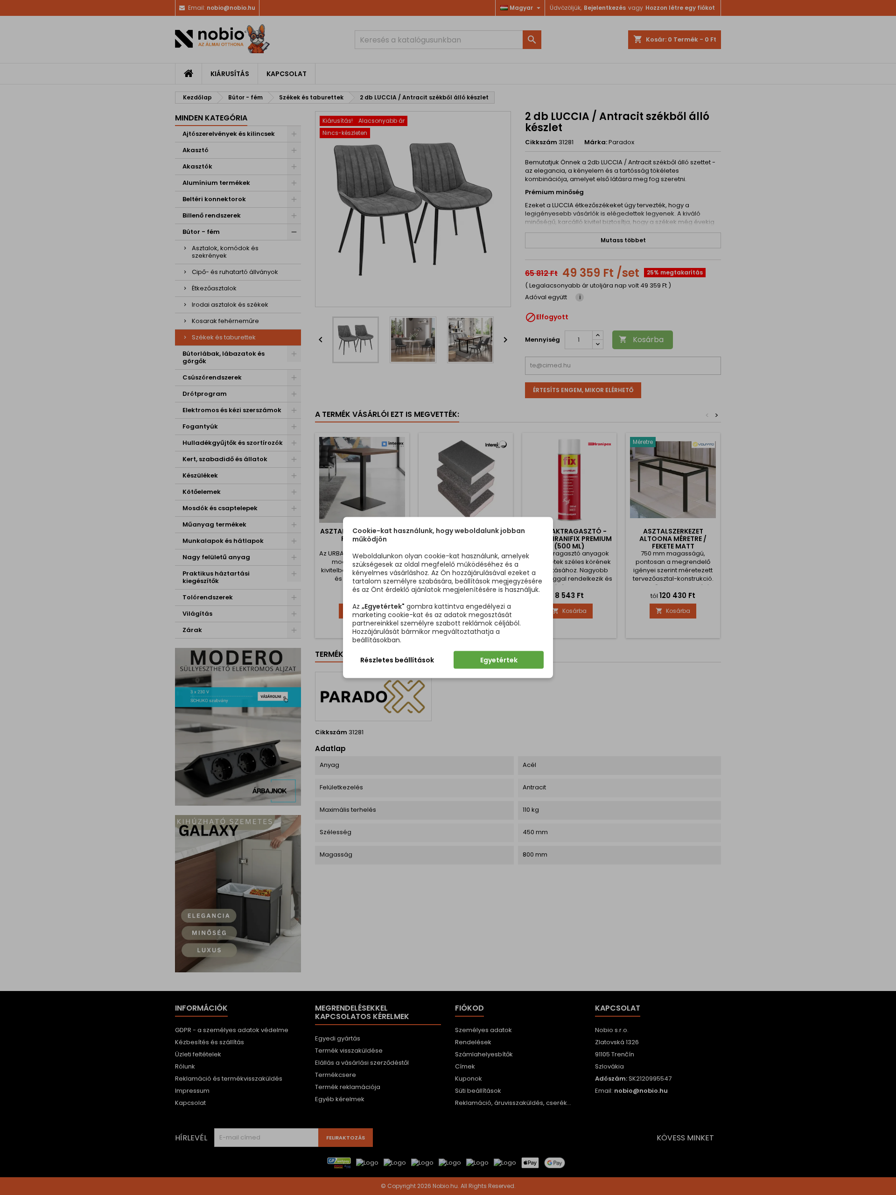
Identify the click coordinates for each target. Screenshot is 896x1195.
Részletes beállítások (397, 660)
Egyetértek (499, 660)
